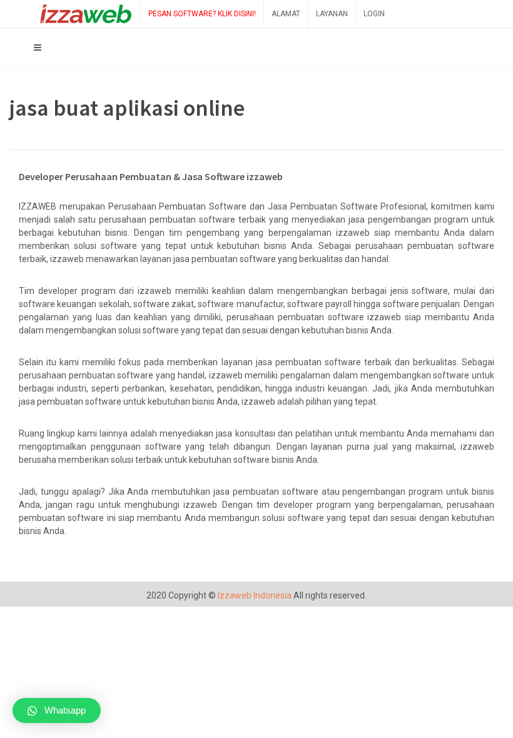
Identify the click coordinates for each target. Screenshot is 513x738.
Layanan (332, 13)
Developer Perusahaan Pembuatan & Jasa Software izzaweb (151, 176)
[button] (57, 710)
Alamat (286, 13)
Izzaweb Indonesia (255, 595)
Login (374, 13)
